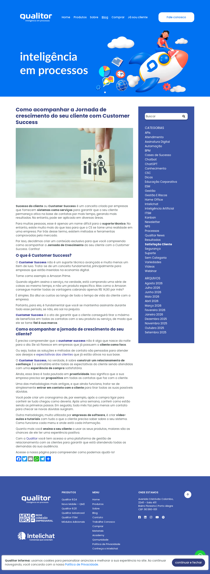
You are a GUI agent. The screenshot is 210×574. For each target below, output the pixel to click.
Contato (97, 517)
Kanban (150, 217)
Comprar (118, 17)
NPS (147, 226)
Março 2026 (153, 306)
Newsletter (152, 222)
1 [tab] (105, 92)
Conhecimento (155, 168)
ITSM (148, 213)
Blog (105, 17)
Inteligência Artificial (159, 208)
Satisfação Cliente (158, 244)
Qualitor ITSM (69, 517)
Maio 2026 (152, 297)
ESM (147, 186)
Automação (153, 146)
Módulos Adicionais (73, 521)
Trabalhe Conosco (103, 521)
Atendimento (154, 137)
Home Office (154, 200)
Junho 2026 (153, 292)
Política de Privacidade (106, 544)
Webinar (151, 271)
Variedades (153, 262)
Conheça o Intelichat (105, 548)
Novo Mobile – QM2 (73, 504)
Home (66, 17)
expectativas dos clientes (54, 354)
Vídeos (150, 267)
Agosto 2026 (154, 283)
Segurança (153, 249)
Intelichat (151, 204)
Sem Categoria (156, 258)
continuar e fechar (188, 562)
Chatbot (151, 159)
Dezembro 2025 (156, 319)
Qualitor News (155, 235)
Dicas (149, 177)
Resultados (153, 240)
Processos (152, 231)
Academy (98, 535)
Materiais (98, 530)
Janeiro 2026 (154, 314)
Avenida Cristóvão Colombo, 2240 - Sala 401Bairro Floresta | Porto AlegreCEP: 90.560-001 (155, 504)
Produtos (80, 17)
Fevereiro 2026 (155, 310)
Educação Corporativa (161, 182)
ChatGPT (151, 164)
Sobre (94, 17)
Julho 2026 (152, 288)
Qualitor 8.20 (69, 508)
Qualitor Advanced (73, 513)
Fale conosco (176, 17)
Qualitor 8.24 (69, 499)
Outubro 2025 (154, 328)
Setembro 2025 (155, 332)
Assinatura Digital (157, 142)
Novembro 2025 (156, 323)
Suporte (150, 253)
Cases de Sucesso (158, 155)
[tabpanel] (105, 55)
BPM (147, 151)
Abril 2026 (151, 301)
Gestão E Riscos (156, 195)
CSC (148, 173)
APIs (147, 133)
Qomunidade (100, 539)
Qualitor (32, 438)
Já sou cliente (138, 17)
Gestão (150, 191)
